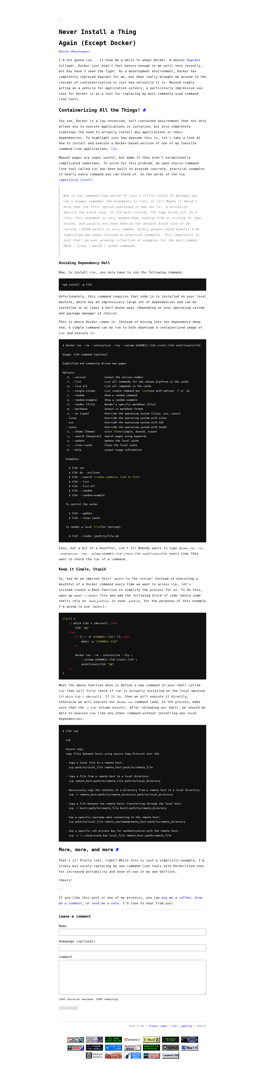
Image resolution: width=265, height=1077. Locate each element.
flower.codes (158, 1026)
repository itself (75, 180)
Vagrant (193, 60)
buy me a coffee (176, 898)
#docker (64, 51)
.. (61, 19)
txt (174, 1026)
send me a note (105, 903)
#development (80, 51)
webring (186, 1026)
